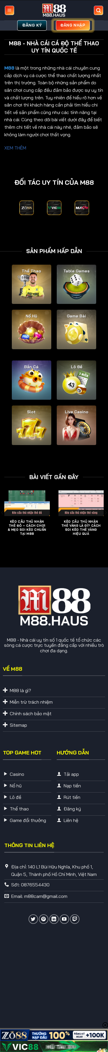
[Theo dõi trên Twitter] (33, 919)
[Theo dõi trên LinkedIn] (54, 919)
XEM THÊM (15, 148)
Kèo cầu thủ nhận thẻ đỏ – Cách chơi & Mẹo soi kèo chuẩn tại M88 (27, 528)
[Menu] (9, 10)
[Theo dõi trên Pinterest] (43, 919)
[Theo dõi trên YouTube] (64, 919)
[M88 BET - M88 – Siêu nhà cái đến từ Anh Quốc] (54, 10)
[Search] (98, 10)
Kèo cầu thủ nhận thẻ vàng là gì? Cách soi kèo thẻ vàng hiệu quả (81, 528)
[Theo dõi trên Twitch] (74, 919)
